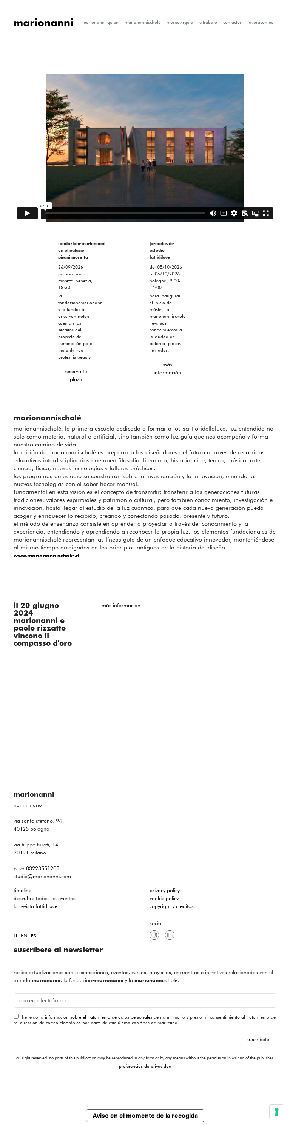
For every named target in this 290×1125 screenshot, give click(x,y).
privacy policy (165, 890)
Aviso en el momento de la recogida (145, 1115)
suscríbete (258, 1039)
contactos (232, 22)
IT (16, 936)
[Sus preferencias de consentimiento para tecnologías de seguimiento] (277, 1112)
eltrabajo (208, 22)
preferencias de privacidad (145, 1066)
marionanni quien (100, 22)
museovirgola (180, 22)
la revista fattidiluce (35, 906)
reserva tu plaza (76, 375)
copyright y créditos (172, 906)
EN (24, 936)
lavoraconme (260, 22)
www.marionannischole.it (46, 555)
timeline (22, 890)
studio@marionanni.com (42, 876)
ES (33, 936)
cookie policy (164, 898)
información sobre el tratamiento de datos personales (98, 1017)
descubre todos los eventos (45, 898)
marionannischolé (142, 22)
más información (167, 369)
